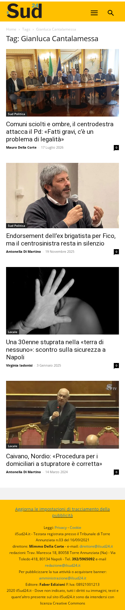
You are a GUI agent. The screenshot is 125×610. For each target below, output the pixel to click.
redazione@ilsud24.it (62, 565)
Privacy (61, 527)
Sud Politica (16, 114)
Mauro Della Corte (21, 147)
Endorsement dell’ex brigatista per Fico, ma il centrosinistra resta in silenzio (61, 239)
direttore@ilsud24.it (96, 546)
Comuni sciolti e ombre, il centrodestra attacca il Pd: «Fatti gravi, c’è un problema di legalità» (59, 131)
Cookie (75, 527)
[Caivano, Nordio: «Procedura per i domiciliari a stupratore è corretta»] (62, 414)
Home (11, 29)
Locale (12, 332)
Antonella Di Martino (23, 251)
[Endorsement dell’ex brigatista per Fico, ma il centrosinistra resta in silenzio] (62, 195)
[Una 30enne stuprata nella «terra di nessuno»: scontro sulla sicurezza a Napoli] (62, 301)
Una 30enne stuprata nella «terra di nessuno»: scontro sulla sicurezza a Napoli (56, 349)
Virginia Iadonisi (19, 365)
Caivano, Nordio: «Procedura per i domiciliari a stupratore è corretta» (54, 460)
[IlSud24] (51, 10)
